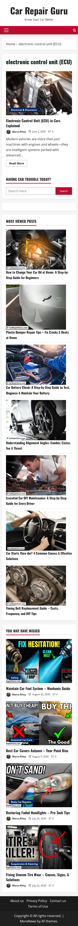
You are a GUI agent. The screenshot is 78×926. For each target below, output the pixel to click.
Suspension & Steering (24, 864)
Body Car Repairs (21, 802)
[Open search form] (74, 30)
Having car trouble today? (28, 179)
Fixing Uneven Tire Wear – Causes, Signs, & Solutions (37, 877)
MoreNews (28, 921)
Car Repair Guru (39, 10)
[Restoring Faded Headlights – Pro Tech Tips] (39, 785)
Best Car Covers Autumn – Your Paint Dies (37, 750)
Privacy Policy (37, 901)
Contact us (58, 901)
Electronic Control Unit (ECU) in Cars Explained (39, 93)
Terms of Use (38, 906)
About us (17, 901)
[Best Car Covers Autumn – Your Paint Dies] (39, 723)
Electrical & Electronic (24, 110)
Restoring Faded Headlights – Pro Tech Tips (38, 812)
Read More (18, 164)
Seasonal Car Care (21, 740)
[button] (6, 30)
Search (64, 191)
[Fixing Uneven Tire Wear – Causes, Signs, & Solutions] (39, 847)
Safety (15, 677)
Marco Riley (19, 131)
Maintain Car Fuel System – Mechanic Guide (38, 688)
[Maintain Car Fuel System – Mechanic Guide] (39, 661)
